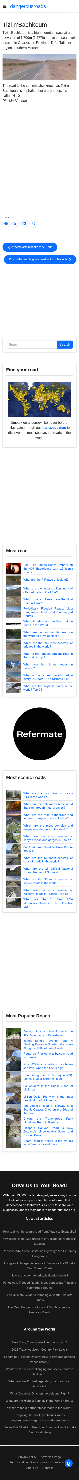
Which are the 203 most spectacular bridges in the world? (48, 644)
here (51, 1205)
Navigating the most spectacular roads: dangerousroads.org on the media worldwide (39, 1417)
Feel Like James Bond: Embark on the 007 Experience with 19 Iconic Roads (48, 568)
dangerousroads (28, 6)
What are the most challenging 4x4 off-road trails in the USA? (48, 590)
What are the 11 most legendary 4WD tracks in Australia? (39, 1384)
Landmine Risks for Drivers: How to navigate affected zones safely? (39, 1359)
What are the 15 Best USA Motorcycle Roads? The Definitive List (48, 903)
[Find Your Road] (39, 399)
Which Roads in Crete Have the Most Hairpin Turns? (48, 601)
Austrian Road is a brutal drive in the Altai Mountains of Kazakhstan (48, 1033)
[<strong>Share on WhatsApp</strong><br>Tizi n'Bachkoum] (33, 223)
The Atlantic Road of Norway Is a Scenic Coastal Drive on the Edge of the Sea (48, 1109)
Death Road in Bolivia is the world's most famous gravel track (48, 1142)
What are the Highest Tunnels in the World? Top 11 (40, 1400)
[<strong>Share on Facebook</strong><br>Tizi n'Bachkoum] (6, 223)
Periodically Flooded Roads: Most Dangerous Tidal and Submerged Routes (48, 612)
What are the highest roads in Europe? (48, 666)
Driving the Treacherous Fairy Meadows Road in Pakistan (48, 1120)
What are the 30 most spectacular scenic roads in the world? (48, 881)
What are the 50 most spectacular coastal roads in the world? (48, 859)
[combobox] (31, 345)
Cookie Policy (60, 1462)
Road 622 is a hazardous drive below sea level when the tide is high (48, 1066)
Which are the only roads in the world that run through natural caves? (48, 805)
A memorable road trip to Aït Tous (31, 247)
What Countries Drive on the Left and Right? (39, 1393)
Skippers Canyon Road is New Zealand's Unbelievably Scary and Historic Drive (48, 1131)
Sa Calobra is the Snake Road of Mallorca (48, 1087)
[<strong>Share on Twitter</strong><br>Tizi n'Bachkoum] (15, 223)
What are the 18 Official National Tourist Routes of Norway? (48, 870)
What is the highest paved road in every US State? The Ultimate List (48, 677)
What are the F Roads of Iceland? (45, 579)
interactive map (54, 427)
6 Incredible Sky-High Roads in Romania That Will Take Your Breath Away (39, 1430)
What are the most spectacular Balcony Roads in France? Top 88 (48, 892)
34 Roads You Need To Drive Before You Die (48, 849)
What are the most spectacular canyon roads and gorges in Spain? (48, 838)
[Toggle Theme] (69, 1463)
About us (32, 1467)
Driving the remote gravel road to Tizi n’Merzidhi (38, 259)
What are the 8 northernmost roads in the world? (39, 1407)
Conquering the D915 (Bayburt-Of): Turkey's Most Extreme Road (48, 1077)
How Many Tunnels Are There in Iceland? (39, 1342)
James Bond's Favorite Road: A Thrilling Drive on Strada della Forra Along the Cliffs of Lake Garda (48, 1044)
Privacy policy (27, 1456)
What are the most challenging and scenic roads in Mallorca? (39, 1371)
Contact (47, 1467)
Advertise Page (51, 1456)
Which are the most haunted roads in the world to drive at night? (48, 634)
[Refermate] (39, 733)
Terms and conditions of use (28, 1462)
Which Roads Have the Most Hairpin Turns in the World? (48, 623)
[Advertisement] (39, 299)
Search (64, 344)
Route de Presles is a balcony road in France (48, 1055)
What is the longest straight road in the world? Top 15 (48, 655)
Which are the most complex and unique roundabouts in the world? (48, 827)
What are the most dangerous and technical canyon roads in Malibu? (48, 816)
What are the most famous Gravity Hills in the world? (48, 795)
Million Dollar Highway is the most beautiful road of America (48, 1098)
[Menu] (6, 6)
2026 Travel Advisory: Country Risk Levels (40, 1349)
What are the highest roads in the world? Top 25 (48, 687)
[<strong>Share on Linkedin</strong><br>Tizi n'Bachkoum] (24, 223)
